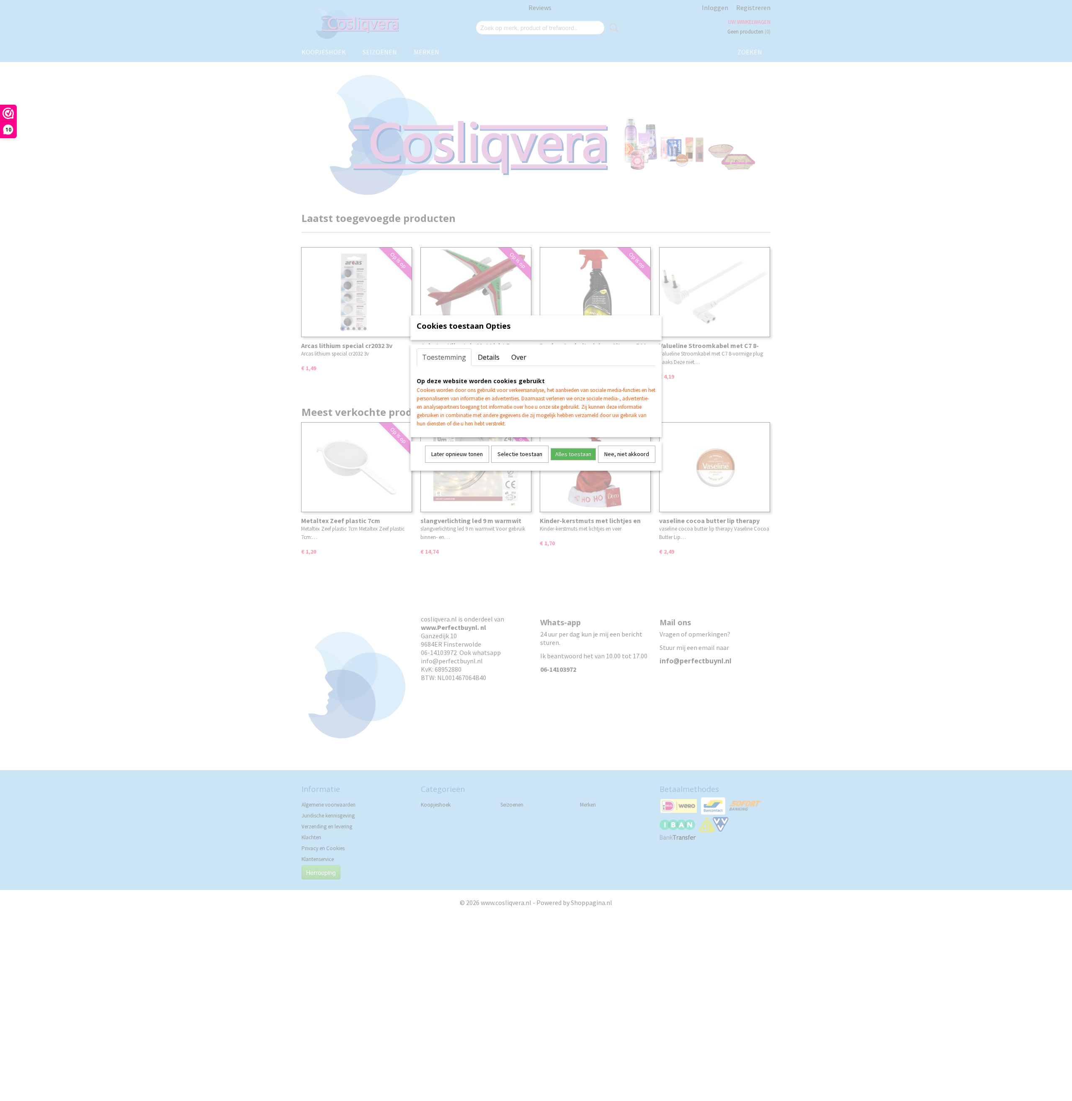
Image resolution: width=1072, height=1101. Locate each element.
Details (489, 357)
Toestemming (444, 357)
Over (518, 357)
